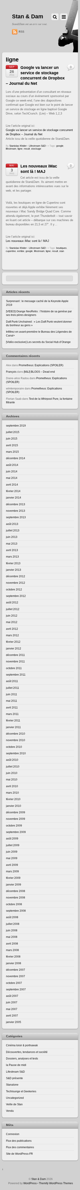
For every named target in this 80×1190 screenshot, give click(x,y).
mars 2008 (12, 950)
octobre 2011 (14, 668)
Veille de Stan (14, 1104)
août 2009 (12, 838)
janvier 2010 (13, 805)
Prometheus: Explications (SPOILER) (41, 365)
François (11, 371)
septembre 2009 (16, 832)
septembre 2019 (16, 425)
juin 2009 (11, 851)
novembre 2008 (15, 897)
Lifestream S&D (37, 145)
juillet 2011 (12, 687)
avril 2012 (12, 628)
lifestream (11, 148)
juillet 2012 (12, 609)
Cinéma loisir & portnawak (22, 1045)
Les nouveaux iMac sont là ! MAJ (27, 241)
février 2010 (13, 799)
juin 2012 (11, 615)
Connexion (12, 1134)
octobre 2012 (14, 589)
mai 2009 (11, 858)
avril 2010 (12, 786)
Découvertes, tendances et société (27, 1051)
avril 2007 (12, 1015)
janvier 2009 (13, 884)
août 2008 (12, 917)
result (27, 148)
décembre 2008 (15, 891)
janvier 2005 (13, 1022)
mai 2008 (11, 936)
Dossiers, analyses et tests (22, 1058)
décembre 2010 (15, 733)
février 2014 (13, 491)
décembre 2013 (15, 504)
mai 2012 (11, 622)
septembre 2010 (16, 753)
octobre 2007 (14, 982)
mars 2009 (12, 871)
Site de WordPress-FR (19, 1153)
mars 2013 (12, 556)
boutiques (61, 248)
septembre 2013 (16, 517)
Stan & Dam (38, 1178)
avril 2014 (12, 484)
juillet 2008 (12, 923)
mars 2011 (12, 713)
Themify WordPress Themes (56, 1183)
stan (61, 251)
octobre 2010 (14, 746)
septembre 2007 (16, 989)
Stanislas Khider (18, 145)
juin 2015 (11, 438)
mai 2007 (11, 1009)
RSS (21, 31)
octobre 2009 (14, 825)
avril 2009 (12, 864)
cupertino (11, 251)
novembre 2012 (15, 582)
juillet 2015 (12, 432)
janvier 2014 (13, 497)
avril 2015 (12, 445)
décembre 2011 (15, 654)
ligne (20, 148)
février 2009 (13, 877)
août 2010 (12, 759)
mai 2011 (11, 700)
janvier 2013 (13, 569)
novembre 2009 (15, 818)
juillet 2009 (12, 845)
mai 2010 (11, 779)
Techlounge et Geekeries (21, 1091)
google (59, 145)
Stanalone (12, 1084)
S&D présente (14, 1078)
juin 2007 (11, 1002)
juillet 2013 (12, 530)
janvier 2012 (13, 648)
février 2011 (13, 720)
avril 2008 (12, 943)
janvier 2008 (13, 963)
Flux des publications (19, 1140)
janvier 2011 (13, 727)
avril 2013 (12, 550)
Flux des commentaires (20, 1147)
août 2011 (12, 681)
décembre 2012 (15, 576)
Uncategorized (15, 1097)
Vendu (10, 1110)
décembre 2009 (15, 812)
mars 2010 (12, 792)
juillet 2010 (12, 766)
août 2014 (12, 464)
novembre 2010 (15, 740)
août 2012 (12, 602)
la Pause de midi (16, 1064)
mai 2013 (11, 543)
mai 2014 (11, 477)
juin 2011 (11, 694)
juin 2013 (11, 536)
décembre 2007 (15, 969)
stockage (36, 148)
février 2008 (13, 956)
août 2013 (12, 523)
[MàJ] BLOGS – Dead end (39, 371)
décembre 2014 (15, 458)
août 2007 (12, 995)
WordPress (30, 1183)
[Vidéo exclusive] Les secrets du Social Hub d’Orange (38, 341)
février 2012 (13, 641)
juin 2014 (11, 471)
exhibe (20, 251)
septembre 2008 (16, 910)
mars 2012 (12, 635)
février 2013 (13, 563)
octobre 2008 (14, 904)
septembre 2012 (16, 595)
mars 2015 (12, 451)
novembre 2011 (15, 661)
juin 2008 (11, 930)
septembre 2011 (16, 674)
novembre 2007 (15, 976)
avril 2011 (12, 707)
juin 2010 (11, 772)
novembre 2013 (15, 510)
